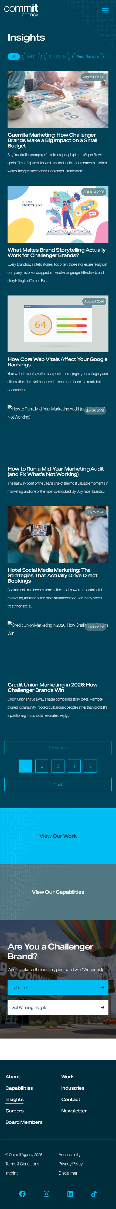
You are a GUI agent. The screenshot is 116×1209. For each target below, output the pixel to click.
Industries (72, 1088)
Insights (14, 1099)
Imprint (11, 1173)
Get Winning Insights (29, 1007)
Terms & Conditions (22, 1163)
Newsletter (74, 1111)
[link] (58, 125)
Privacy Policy (71, 1163)
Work (67, 1077)
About (12, 1077)
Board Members (23, 1122)
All (13, 57)
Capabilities (19, 1088)
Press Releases (88, 57)
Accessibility (70, 1154)
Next (58, 784)
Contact (70, 1099)
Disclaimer (68, 1173)
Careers (14, 1111)
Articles (32, 57)
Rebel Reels (57, 57)
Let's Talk (20, 987)
